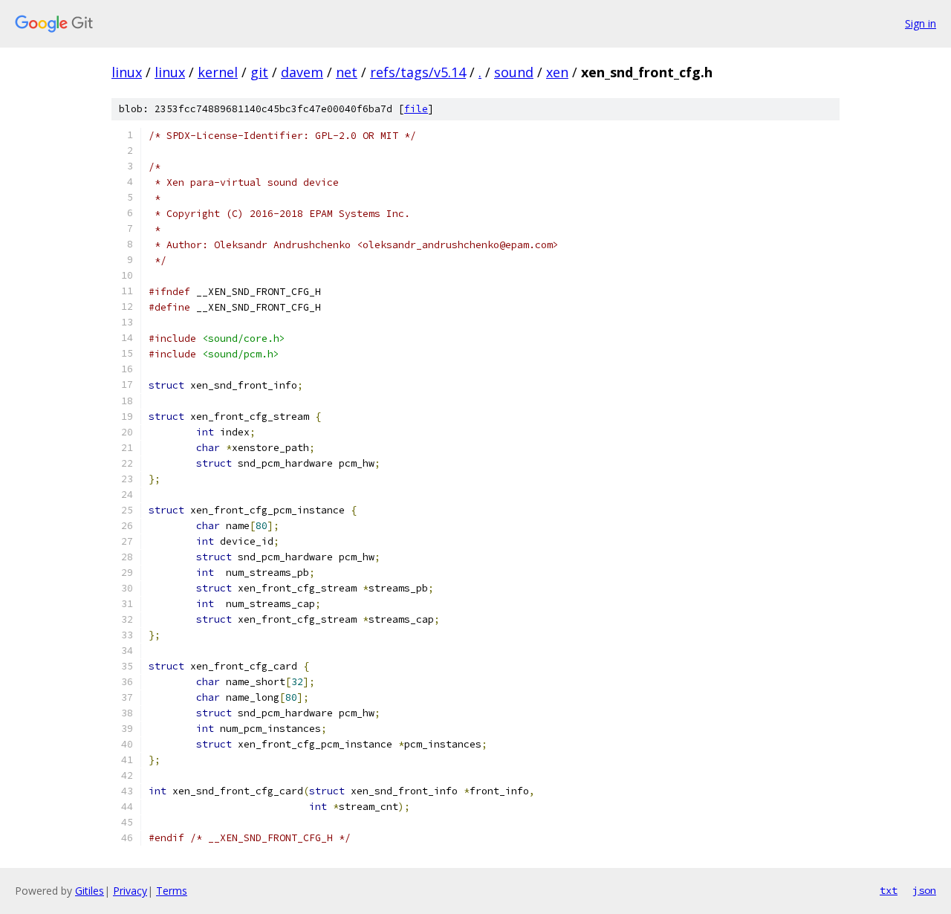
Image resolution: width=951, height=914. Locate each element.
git (259, 72)
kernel (218, 72)
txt (889, 890)
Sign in (920, 23)
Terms (171, 891)
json (924, 890)
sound (513, 72)
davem (302, 72)
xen (557, 72)
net (346, 72)
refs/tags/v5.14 (418, 72)
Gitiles (89, 891)
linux (126, 72)
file (416, 109)
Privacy (130, 891)
